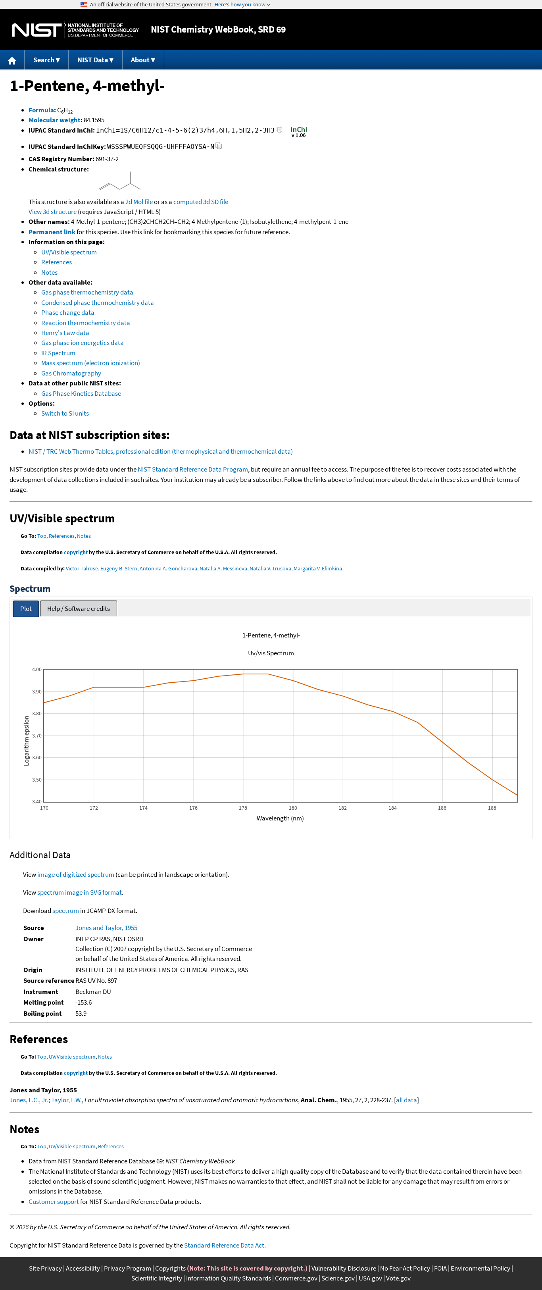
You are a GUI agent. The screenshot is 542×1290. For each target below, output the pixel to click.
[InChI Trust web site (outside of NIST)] (299, 136)
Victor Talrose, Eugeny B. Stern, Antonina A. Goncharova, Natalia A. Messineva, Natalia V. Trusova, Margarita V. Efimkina (204, 568)
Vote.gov (398, 1278)
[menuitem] (12, 59)
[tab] (26, 609)
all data (406, 1100)
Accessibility (83, 1268)
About (140, 59)
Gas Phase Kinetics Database (81, 393)
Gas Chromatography (71, 373)
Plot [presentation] (26, 608)
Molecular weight (55, 120)
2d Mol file (139, 201)
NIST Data (92, 59)
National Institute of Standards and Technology (75, 30)
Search (43, 59)
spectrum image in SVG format (79, 892)
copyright (76, 552)
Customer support (54, 1201)
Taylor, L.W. (66, 1100)
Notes (49, 272)
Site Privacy (45, 1268)
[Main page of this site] (12, 59)
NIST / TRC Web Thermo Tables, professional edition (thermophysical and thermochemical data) (161, 451)
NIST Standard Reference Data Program (193, 469)
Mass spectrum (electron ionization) (90, 362)
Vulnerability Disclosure (343, 1268)
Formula (41, 110)
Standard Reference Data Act (224, 1245)
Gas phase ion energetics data (82, 342)
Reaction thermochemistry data (85, 322)
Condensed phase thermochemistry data (97, 302)
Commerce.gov (296, 1278)
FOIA (440, 1268)
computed (187, 201)
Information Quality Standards (228, 1278)
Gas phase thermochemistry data (87, 292)
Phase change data (67, 312)
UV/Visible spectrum (69, 252)
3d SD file (215, 201)
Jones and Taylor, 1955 (106, 927)
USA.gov (370, 1278)
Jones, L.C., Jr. (29, 1100)
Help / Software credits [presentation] (78, 608)
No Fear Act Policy (405, 1268)
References (56, 262)
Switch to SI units (65, 413)
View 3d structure (53, 211)
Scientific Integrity (156, 1278)
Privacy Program (127, 1268)
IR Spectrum (58, 352)
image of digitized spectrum (75, 874)
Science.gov (338, 1278)
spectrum (65, 910)
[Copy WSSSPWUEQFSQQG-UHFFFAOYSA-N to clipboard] (218, 148)
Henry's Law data (65, 332)
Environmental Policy (480, 1268)
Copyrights (170, 1268)
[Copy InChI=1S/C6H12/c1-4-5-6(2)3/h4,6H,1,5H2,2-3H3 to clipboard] (279, 131)
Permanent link (52, 231)
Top (41, 535)
